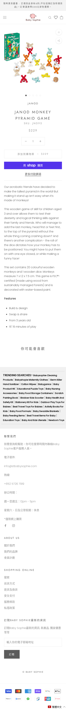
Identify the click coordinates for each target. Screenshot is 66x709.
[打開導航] (4, 17)
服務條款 (9, 602)
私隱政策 (9, 608)
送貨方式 (9, 583)
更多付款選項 (33, 174)
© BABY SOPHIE (33, 672)
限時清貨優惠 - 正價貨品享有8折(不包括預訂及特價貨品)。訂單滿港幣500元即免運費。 (33, 5)
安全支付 (9, 596)
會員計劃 (9, 558)
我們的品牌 (11, 552)
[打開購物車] (61, 17)
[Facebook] (5, 525)
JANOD (33, 103)
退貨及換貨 (11, 590)
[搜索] (49, 17)
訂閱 (12, 654)
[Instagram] (13, 525)
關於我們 (9, 545)
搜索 (6, 577)
